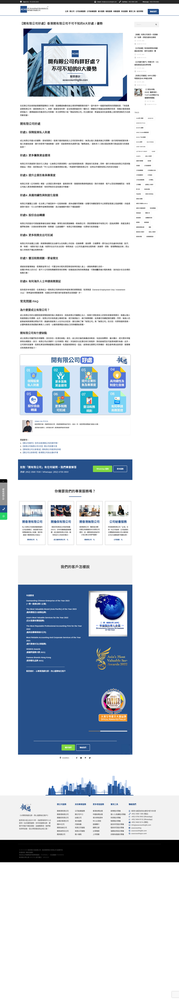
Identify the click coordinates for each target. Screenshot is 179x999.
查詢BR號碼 (139, 198)
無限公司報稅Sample (142, 203)
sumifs (138, 156)
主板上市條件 (148, 156)
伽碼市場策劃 (139, 160)
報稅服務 (109, 11)
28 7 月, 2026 (150, 101)
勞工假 (138, 189)
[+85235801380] (3, 509)
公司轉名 (151, 179)
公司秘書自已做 (152, 170)
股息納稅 (138, 217)
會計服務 (101, 11)
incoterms (150, 142)
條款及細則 (29, 852)
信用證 (149, 160)
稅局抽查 (138, 213)
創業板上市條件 (149, 184)
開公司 (72, 11)
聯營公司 (147, 213)
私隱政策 (22, 852)
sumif (153, 151)
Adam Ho (150, 118)
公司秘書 (117, 539)
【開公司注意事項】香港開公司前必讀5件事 (40, 453)
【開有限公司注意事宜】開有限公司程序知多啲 (41, 449)
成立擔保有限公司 (59, 539)
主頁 (66, 11)
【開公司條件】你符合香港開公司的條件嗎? (40, 443)
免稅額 (138, 165)
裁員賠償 (146, 222)
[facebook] (42, 2)
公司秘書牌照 (147, 165)
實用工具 (132, 11)
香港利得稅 (139, 236)
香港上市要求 (152, 232)
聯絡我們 (153, 11)
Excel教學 (139, 142)
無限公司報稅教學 (140, 208)
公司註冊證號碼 (140, 179)
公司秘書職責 (139, 170)
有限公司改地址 (149, 194)
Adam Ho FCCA (141, 44)
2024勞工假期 (139, 118)
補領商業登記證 (140, 227)
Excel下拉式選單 (141, 137)
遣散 (150, 227)
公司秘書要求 (139, 175)
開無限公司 (88, 539)
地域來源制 (147, 189)
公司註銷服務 (81, 11)
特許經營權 (153, 208)
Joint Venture (140, 146)
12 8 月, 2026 (140, 40)
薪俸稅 (138, 222)
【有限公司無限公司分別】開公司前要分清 (39, 446)
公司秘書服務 (92, 11)
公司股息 (150, 175)
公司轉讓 (138, 184)
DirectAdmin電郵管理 (142, 132)
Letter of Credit (141, 151)
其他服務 (124, 11)
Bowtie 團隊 (139, 127)
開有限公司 (30, 539)
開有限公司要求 (140, 232)
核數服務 (116, 11)
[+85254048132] (3, 516)
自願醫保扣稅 (148, 217)
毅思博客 (140, 11)
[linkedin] (45, 2)
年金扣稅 (138, 194)
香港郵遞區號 (149, 236)
